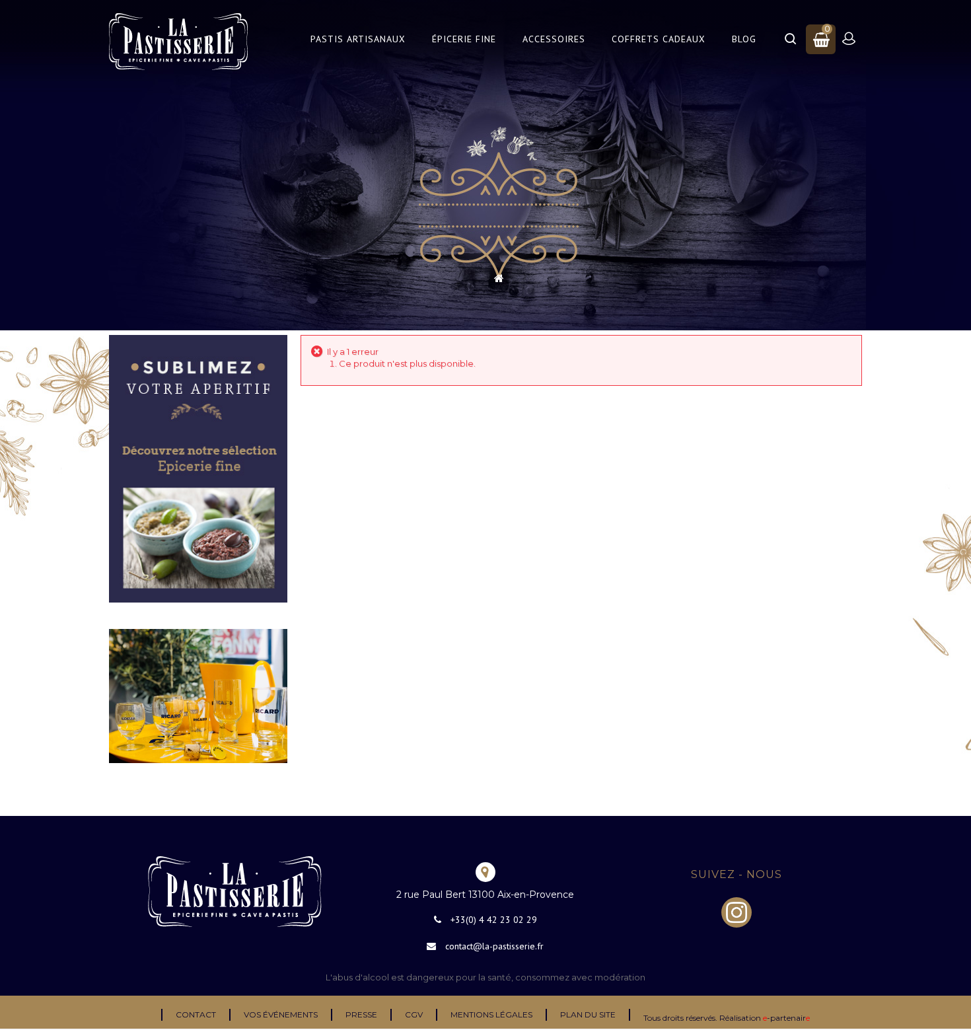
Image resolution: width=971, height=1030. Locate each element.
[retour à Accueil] (499, 278)
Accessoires (553, 39)
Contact (196, 1014)
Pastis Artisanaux (358, 39)
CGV (414, 1014)
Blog (744, 39)
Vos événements (281, 1014)
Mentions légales (491, 1014)
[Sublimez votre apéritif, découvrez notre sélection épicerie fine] (198, 467)
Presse (361, 1014)
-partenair (786, 1018)
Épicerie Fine (464, 39)
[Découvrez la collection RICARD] (198, 695)
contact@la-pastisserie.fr (494, 946)
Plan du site (588, 1014)
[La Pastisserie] (178, 41)
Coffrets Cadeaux (658, 39)
